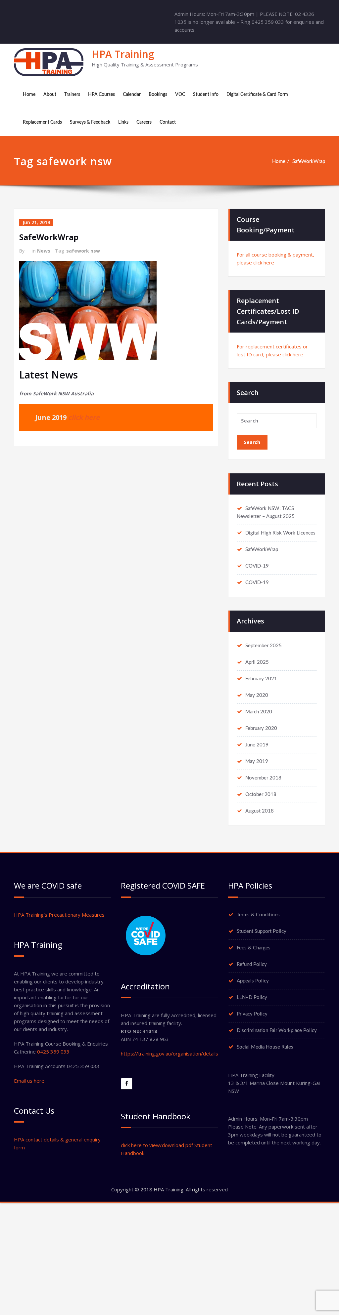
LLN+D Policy (252, 997)
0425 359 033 (53, 1051)
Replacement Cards (42, 122)
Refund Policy (252, 964)
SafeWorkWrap (308, 161)
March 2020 (258, 711)
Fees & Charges (253, 947)
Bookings (158, 94)
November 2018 (263, 778)
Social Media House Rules (265, 1047)
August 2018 (259, 811)
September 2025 (263, 645)
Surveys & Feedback (90, 122)
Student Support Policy (261, 931)
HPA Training (123, 54)
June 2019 (256, 744)
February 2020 (261, 728)
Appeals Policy (253, 980)
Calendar (132, 94)
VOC (180, 94)
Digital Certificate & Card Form (257, 94)
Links (123, 122)
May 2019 (256, 761)
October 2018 (260, 794)
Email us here (29, 1080)
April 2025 (257, 662)
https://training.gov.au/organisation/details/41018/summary (189, 1053)
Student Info (205, 94)
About (49, 94)
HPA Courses (101, 94)
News (43, 251)
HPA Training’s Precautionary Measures (59, 914)
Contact (168, 122)
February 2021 (261, 678)
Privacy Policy (252, 1014)
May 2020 (256, 695)
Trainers (72, 94)
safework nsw (83, 251)
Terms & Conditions (258, 914)
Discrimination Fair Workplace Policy (277, 1030)
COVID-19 (257, 566)
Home (29, 94)
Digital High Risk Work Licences (280, 533)
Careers (144, 122)
